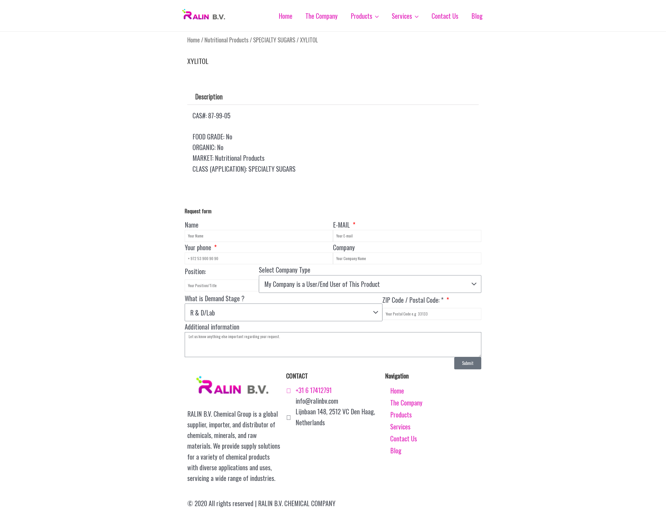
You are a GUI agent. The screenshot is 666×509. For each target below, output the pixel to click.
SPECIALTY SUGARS (274, 39)
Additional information (212, 326)
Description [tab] (209, 96)
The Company (406, 402)
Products (401, 414)
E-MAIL (342, 224)
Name (191, 224)
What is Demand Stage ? (215, 298)
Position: (195, 271)
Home (193, 39)
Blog (395, 450)
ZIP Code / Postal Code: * (413, 300)
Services (400, 426)
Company (344, 247)
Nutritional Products (226, 39)
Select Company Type (284, 269)
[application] (375, 15)
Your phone (199, 247)
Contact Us (403, 438)
